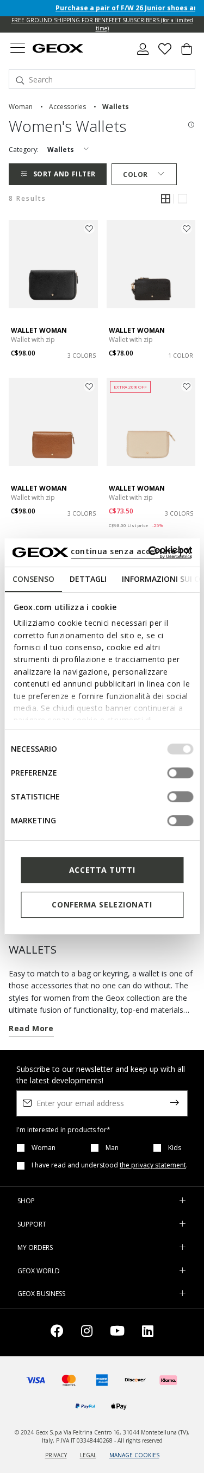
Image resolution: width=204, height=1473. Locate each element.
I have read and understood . (110, 1165)
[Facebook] (57, 1332)
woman (21, 106)
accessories (67, 106)
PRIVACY (56, 1455)
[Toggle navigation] (17, 49)
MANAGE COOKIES (134, 1455)
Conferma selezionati (102, 904)
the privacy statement (153, 1165)
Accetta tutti (102, 870)
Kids (174, 1148)
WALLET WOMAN (39, 330)
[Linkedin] (147, 1332)
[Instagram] (86, 1332)
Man (112, 1148)
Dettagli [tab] (87, 579)
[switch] (180, 772)
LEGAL (88, 1455)
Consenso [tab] (33, 579)
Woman (43, 1148)
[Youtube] (117, 1332)
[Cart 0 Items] (186, 53)
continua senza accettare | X (131, 551)
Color (135, 174)
